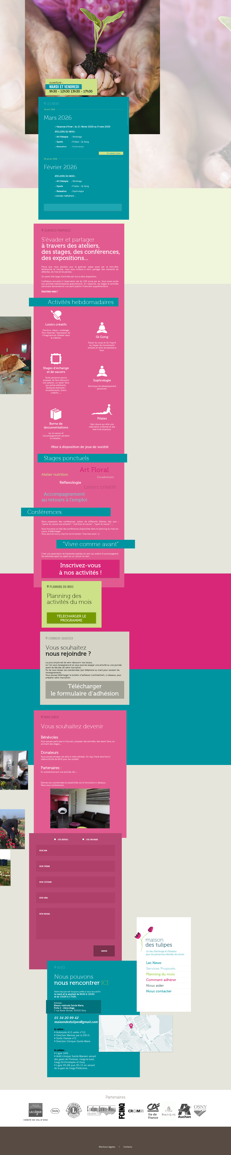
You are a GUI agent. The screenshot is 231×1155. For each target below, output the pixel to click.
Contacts (128, 1147)
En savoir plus (113, 153)
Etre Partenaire (92, 839)
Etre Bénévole (63, 839)
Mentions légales (107, 1147)
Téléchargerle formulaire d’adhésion (85, 690)
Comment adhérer (161, 980)
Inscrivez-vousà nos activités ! (80, 569)
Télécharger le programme (71, 618)
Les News (153, 963)
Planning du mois (160, 974)
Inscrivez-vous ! (49, 291)
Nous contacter (159, 991)
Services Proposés (160, 968)
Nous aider (155, 985)
